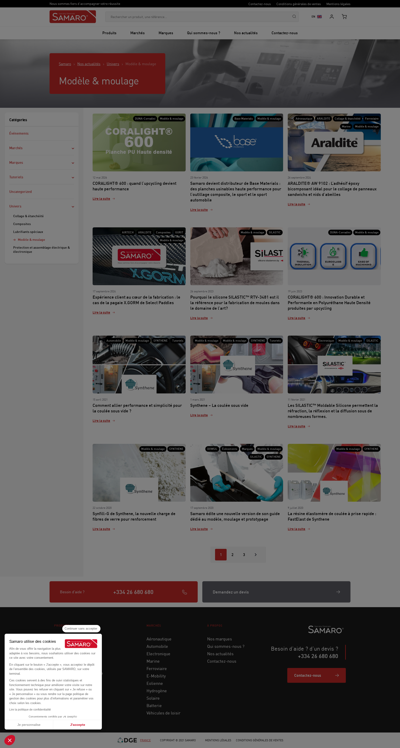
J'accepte (77, 724)
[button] (9, 740)
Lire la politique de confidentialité (30, 709)
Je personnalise (29, 724)
